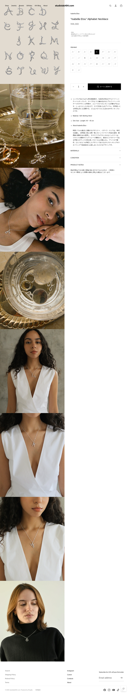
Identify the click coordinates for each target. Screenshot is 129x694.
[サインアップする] (121, 677)
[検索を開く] (110, 5)
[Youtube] (113, 689)
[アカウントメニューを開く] (115, 5)
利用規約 (38, 690)
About (69, 682)
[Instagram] (109, 689)
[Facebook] (104, 689)
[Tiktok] (118, 689)
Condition (75, 158)
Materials (75, 151)
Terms (7, 682)
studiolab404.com (15, 690)
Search (7, 671)
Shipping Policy (10, 675)
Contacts (70, 679)
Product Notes (77, 165)
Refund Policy (10, 679)
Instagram (70, 671)
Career (69, 675)
